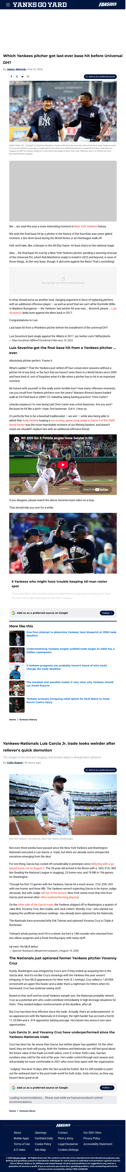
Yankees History (28, 719)
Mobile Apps (21, 1138)
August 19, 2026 (69, 950)
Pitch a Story (65, 1138)
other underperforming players (59, 897)
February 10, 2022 (62, 340)
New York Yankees (85, 226)
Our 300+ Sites (92, 1132)
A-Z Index (19, 1149)
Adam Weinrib (16, 69)
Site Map (40, 1149)
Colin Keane (15, 762)
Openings (40, 1132)
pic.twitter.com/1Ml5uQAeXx (92, 336)
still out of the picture (53, 893)
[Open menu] (8, 4)
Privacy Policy (91, 1138)
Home (12, 719)
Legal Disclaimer (68, 1144)
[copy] (28, 76)
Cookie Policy (43, 1144)
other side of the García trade (35, 904)
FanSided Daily (44, 1138)
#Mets (60, 336)
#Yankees (40, 327)
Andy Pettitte (30, 420)
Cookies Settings (68, 1149)
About (17, 1132)
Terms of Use (22, 1144)
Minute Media (19, 1158)
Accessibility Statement (97, 1144)
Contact (63, 1132)
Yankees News (27, 1111)
